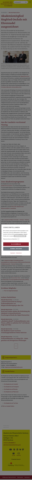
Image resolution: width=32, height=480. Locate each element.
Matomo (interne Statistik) (10, 239)
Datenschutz (19, 253)
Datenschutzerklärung (20, 236)
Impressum (12, 253)
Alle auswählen (16, 244)
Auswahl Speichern (16, 248)
